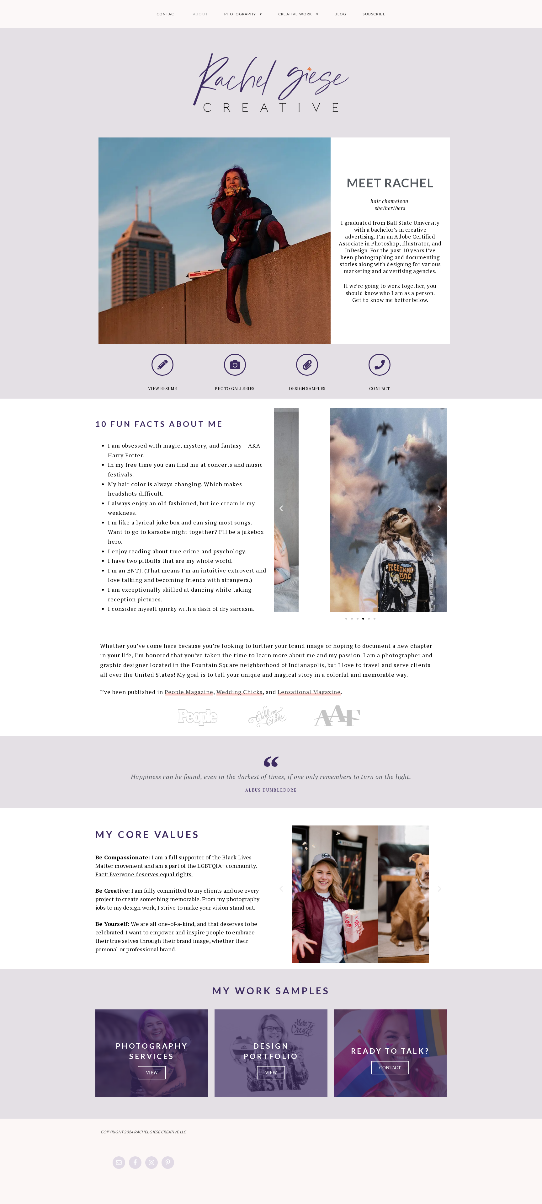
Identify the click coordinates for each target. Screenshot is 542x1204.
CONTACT (167, 14)
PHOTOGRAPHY (240, 14)
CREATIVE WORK (295, 14)
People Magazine (189, 692)
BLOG (341, 14)
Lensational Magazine (309, 692)
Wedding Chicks (239, 692)
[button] (281, 508)
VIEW (152, 1072)
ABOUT (200, 14)
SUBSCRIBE (374, 14)
